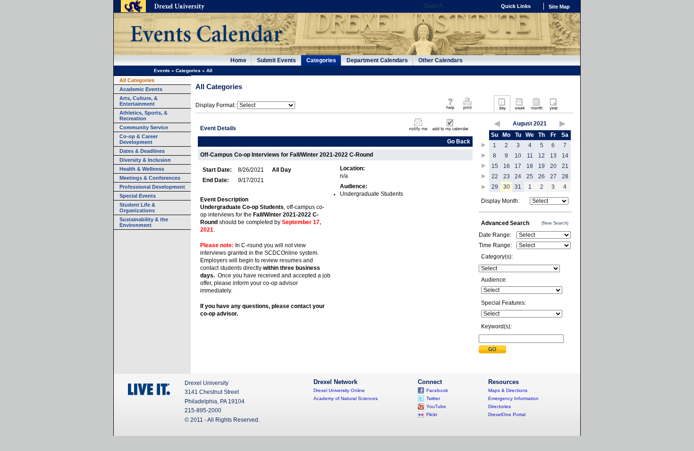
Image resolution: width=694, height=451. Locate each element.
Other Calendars (440, 60)
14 (565, 156)
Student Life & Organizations (137, 207)
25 (529, 176)
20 (553, 166)
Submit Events (276, 60)
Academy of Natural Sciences (345, 398)
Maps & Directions (507, 390)
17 (518, 166)
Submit (492, 349)
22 (494, 176)
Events (162, 70)
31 (518, 187)
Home (238, 60)
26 (541, 176)
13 (553, 156)
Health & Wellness (141, 169)
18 (529, 166)
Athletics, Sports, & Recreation (143, 115)
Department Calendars (377, 60)
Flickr (431, 414)
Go (486, 6)
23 (506, 176)
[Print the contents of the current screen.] (467, 110)
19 (541, 166)
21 (565, 166)
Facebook (437, 390)
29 (494, 187)
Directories (499, 406)
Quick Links (516, 6)
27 (553, 176)
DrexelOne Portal (506, 414)
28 (565, 176)
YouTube (436, 406)
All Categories (136, 80)
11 (530, 156)
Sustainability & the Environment (143, 222)
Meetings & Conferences (149, 178)
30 (506, 187)
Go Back (458, 141)
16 (506, 166)
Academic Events (140, 89)
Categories (321, 60)
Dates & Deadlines (142, 151)
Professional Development (152, 187)
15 (494, 166)
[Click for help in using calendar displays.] (450, 110)
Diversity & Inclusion (145, 160)
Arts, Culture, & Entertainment (138, 101)
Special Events (137, 196)
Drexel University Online (339, 390)
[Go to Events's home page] (206, 47)
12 (541, 156)
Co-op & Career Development (138, 139)
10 (518, 156)
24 (518, 176)
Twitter (433, 398)
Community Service (143, 127)
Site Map (559, 6)
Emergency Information (513, 398)
